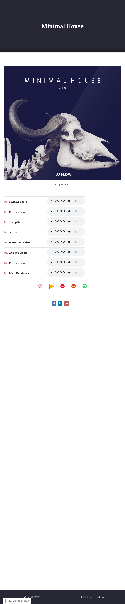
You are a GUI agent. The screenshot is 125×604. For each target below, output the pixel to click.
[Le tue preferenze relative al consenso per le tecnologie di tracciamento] (17, 601)
